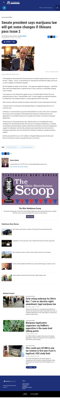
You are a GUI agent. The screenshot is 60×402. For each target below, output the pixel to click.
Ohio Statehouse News (27, 147)
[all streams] (57, 8)
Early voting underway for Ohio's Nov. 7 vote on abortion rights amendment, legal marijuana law (41, 301)
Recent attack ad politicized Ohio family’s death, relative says (29, 275)
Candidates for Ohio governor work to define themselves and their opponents (33, 241)
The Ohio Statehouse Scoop (30, 208)
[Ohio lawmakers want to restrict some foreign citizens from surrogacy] (7, 254)
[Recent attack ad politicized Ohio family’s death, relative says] (7, 277)
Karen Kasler (23, 36)
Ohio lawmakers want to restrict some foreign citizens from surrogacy (31, 252)
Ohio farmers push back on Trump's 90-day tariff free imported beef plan (32, 229)
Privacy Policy (25, 385)
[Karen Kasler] (5, 162)
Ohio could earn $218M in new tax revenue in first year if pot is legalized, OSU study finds (41, 351)
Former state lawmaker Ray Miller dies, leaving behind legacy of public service (33, 264)
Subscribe (30, 217)
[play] (4, 8)
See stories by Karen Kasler (19, 167)
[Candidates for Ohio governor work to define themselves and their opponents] (7, 243)
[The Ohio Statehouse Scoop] (30, 189)
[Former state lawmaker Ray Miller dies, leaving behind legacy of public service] (7, 266)
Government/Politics (7, 17)
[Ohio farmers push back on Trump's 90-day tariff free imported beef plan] (7, 231)
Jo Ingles (28, 333)
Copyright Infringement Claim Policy (27, 387)
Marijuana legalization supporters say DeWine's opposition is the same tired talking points (39, 326)
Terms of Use (25, 383)
